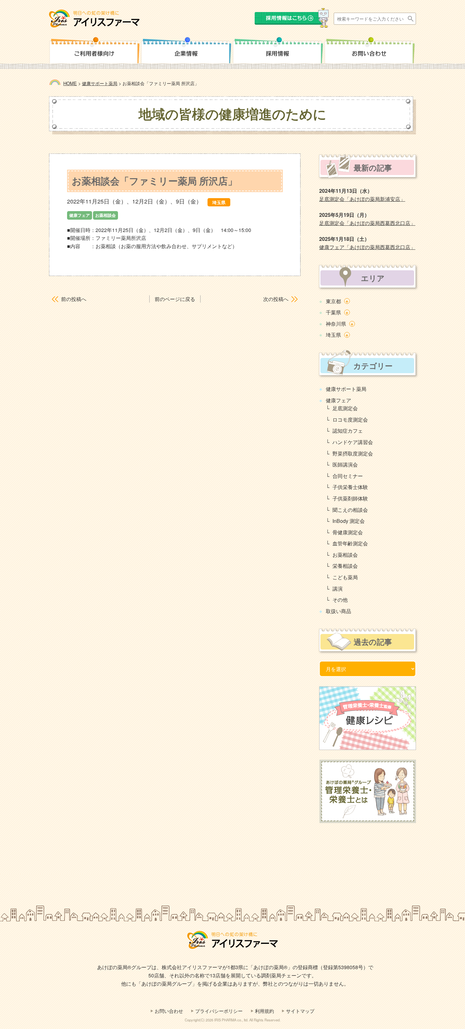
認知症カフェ (347, 430)
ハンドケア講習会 (352, 442)
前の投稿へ (73, 299)
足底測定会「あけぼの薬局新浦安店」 (362, 199)
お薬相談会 (345, 554)
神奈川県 (336, 323)
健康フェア (338, 400)
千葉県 (333, 312)
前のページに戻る (175, 299)
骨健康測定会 (347, 532)
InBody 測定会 (348, 520)
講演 (337, 588)
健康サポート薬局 (346, 388)
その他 (340, 599)
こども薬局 (345, 577)
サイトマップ (300, 1010)
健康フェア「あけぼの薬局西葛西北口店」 (367, 247)
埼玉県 (333, 334)
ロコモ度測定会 (350, 419)
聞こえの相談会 (350, 509)
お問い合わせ (169, 1010)
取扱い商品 (338, 611)
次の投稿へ (275, 299)
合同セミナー (347, 476)
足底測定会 (345, 408)
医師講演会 (345, 464)
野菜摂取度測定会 (352, 453)
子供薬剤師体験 (350, 498)
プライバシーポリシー (219, 1010)
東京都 (333, 301)
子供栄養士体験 (350, 487)
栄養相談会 (345, 565)
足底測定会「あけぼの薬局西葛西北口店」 (367, 223)
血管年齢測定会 (350, 543)
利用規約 (264, 1010)
